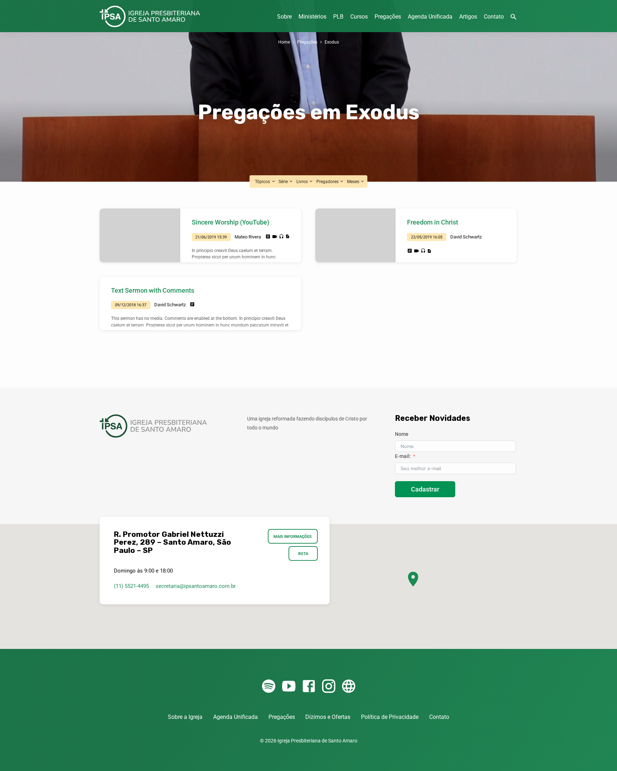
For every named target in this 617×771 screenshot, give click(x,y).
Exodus (332, 42)
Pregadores (328, 181)
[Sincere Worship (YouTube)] (140, 235)
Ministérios (312, 16)
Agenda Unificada (430, 16)
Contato (494, 16)
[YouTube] (289, 686)
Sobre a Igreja (185, 717)
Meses (353, 181)
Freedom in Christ (432, 222)
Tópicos (263, 181)
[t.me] (349, 686)
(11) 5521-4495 (131, 586)
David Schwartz (466, 237)
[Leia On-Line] (268, 236)
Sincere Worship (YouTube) (230, 222)
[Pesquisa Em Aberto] (513, 16)
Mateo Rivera (248, 237)
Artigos (468, 16)
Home (284, 42)
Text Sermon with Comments (152, 290)
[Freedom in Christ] (355, 235)
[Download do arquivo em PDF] (287, 236)
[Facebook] (309, 686)
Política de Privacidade (389, 717)
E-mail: (403, 456)
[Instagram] (329, 686)
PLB (338, 16)
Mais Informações (293, 536)
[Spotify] (269, 686)
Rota (303, 553)
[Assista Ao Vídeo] (275, 236)
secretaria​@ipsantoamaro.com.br (196, 586)
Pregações (388, 16)
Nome (401, 434)
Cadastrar (425, 489)
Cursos (359, 16)
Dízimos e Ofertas (327, 717)
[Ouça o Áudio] (281, 237)
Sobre (284, 16)
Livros (302, 181)
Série (284, 181)
